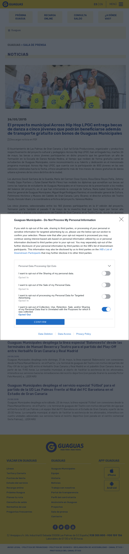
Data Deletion (45, 334)
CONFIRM (40, 322)
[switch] (106, 273)
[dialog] (64, 277)
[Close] (122, 220)
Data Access (64, 334)
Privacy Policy (83, 334)
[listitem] (64, 266)
